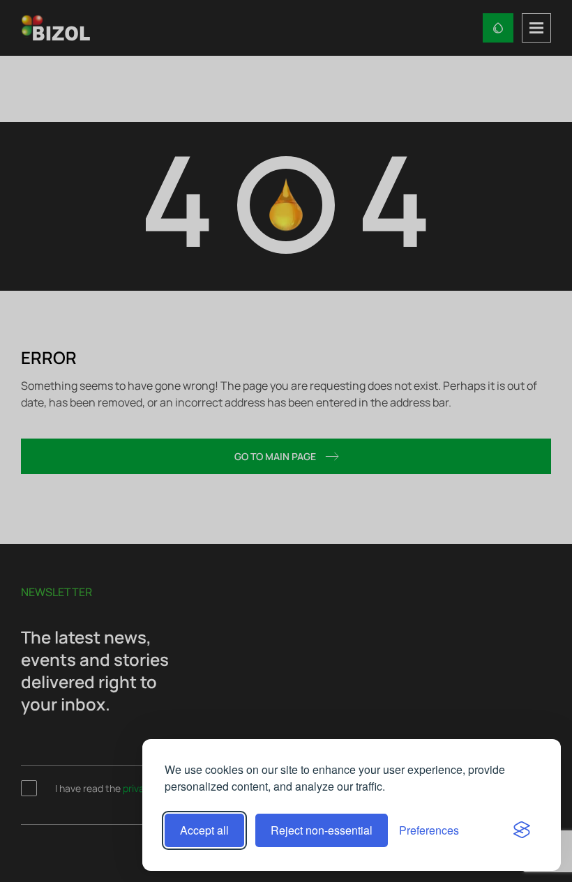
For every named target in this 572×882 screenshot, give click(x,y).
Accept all (204, 830)
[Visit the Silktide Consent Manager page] (522, 830)
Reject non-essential (321, 830)
